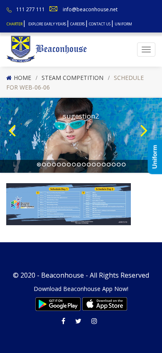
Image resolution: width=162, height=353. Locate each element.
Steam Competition (72, 78)
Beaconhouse (62, 275)
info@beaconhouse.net (90, 9)
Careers (77, 24)
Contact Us (99, 24)
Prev (15, 122)
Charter (14, 24)
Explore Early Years (47, 24)
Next (147, 122)
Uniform (123, 24)
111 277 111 (30, 9)
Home (22, 78)
